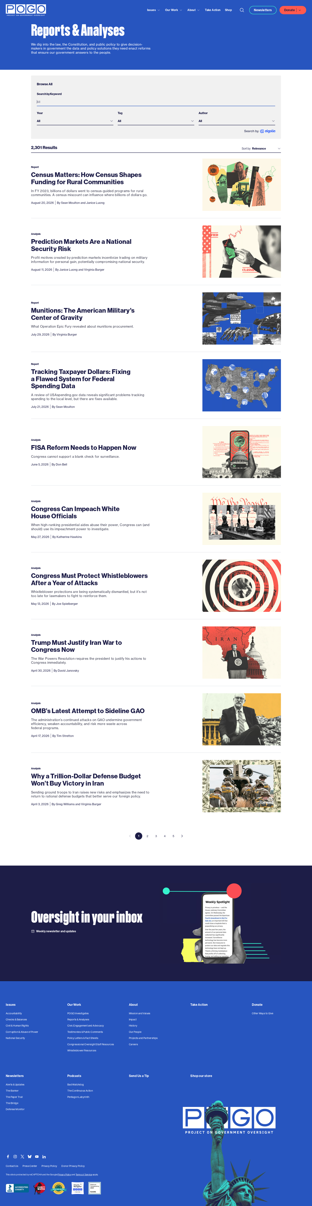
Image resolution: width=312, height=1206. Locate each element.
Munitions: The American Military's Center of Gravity (83, 314)
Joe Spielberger (67, 604)
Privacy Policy (64, 1174)
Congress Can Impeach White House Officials (75, 512)
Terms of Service (84, 1174)
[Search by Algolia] (259, 131)
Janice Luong (95, 203)
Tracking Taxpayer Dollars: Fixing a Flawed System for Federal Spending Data (81, 378)
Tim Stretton (65, 736)
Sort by (246, 148)
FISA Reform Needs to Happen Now (83, 447)
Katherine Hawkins (69, 537)
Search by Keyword (49, 94)
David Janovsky (68, 670)
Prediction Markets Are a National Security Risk (81, 245)
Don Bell (61, 464)
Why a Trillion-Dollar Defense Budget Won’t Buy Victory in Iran (86, 779)
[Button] (242, 10)
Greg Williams (65, 804)
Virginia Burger (94, 269)
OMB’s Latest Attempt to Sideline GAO (88, 711)
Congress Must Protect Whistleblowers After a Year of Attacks (89, 579)
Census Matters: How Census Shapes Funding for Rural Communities (86, 178)
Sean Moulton (70, 203)
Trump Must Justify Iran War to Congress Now (76, 646)
